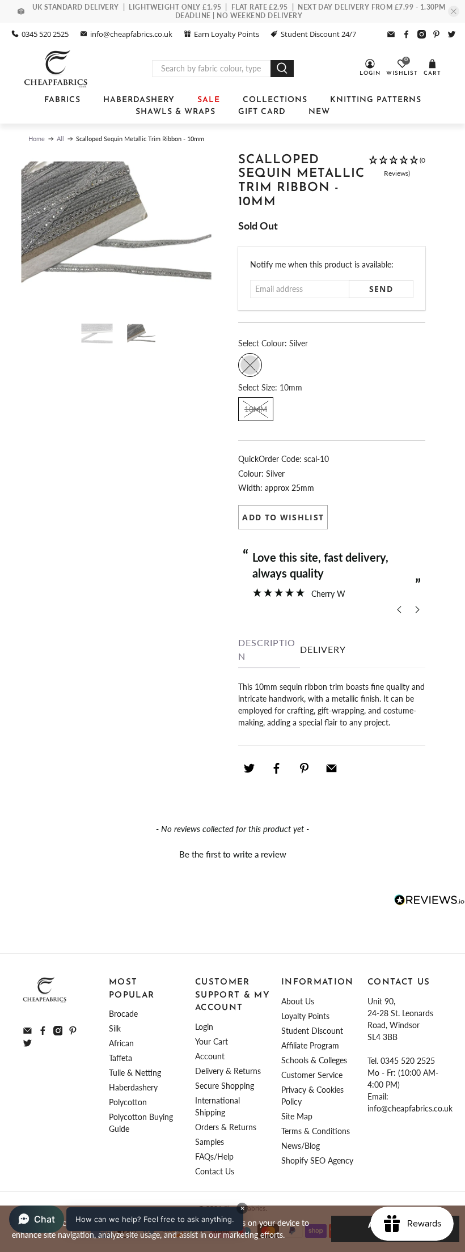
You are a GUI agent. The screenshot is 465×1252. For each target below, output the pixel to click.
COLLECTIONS (275, 100)
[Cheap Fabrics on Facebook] (406, 34)
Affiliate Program (310, 1045)
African (121, 1043)
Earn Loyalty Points (226, 34)
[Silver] (250, 365)
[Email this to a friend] (332, 768)
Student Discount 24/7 (318, 34)
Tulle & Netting (135, 1072)
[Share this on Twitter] (249, 768)
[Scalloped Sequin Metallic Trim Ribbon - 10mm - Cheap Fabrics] (116, 233)
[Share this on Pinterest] (304, 768)
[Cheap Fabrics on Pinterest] (436, 34)
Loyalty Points (305, 1016)
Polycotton (128, 1102)
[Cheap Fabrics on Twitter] (451, 34)
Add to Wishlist (283, 517)
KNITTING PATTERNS (375, 100)
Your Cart (211, 1041)
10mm (255, 409)
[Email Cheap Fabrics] (391, 34)
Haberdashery (133, 1087)
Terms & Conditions (315, 1131)
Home (36, 138)
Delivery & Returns (228, 1071)
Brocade (123, 1013)
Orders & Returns (225, 1127)
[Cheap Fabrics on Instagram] (421, 34)
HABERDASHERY (139, 100)
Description (266, 649)
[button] (397, 187)
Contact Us (214, 1171)
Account (210, 1056)
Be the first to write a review (232, 854)
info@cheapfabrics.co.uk (131, 34)
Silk (115, 1028)
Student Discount (312, 1030)
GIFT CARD (262, 112)
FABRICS (62, 100)
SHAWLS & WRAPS (175, 112)
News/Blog (300, 1146)
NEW (319, 112)
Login (204, 1027)
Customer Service (312, 1075)
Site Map (296, 1116)
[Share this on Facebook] (277, 768)
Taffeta (120, 1058)
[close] (453, 11)
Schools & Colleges (314, 1060)
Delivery (323, 649)
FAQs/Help (214, 1156)
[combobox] (211, 68)
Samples (209, 1142)
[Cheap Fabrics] (56, 68)
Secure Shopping (224, 1085)
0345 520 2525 (45, 34)
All (60, 138)
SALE (208, 100)
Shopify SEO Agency (317, 1160)
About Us (297, 1001)
